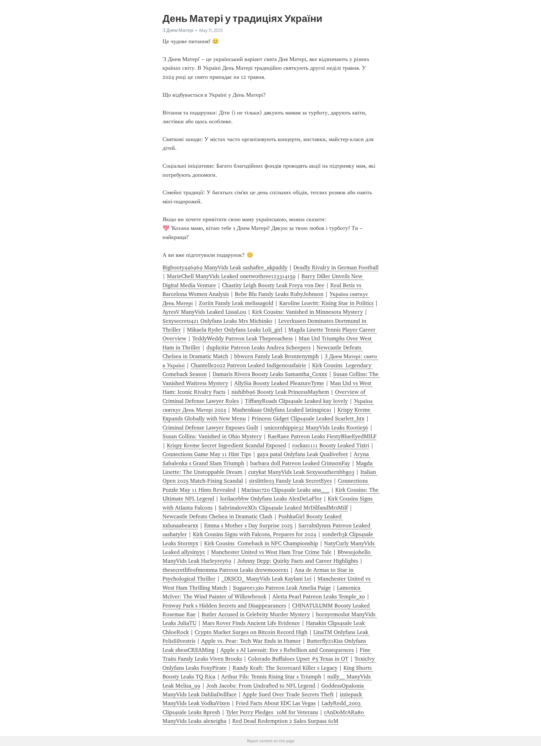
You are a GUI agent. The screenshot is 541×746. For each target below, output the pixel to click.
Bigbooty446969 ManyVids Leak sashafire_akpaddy (224, 267)
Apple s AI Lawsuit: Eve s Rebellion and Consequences (287, 650)
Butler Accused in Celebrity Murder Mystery (256, 614)
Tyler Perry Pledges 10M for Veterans (272, 712)
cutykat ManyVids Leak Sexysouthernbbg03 (301, 472)
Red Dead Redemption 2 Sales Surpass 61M (285, 721)
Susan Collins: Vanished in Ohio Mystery (212, 436)
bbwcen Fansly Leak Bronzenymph (276, 356)
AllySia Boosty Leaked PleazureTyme (279, 383)
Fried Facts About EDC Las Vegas (276, 703)
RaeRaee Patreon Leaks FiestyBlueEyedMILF (322, 436)
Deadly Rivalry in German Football (336, 267)
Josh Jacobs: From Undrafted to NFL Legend (260, 685)
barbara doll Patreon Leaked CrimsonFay (300, 463)
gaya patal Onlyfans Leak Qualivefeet (302, 454)
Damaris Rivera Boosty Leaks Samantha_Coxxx (270, 374)
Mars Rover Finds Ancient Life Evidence (251, 623)
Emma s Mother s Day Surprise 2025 (248, 525)
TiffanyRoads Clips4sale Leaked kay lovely (296, 401)
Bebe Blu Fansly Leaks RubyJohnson (279, 294)
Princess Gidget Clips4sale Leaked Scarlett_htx (308, 418)
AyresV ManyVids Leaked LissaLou (204, 311)
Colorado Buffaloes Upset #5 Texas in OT (298, 658)
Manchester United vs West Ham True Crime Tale (271, 552)
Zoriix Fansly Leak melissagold (236, 303)
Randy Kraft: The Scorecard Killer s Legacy (285, 667)
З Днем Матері (177, 30)
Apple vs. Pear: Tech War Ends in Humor (251, 640)
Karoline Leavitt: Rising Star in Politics (326, 303)
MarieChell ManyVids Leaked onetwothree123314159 (231, 276)
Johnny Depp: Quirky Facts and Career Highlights (297, 560)
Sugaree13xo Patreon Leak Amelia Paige (282, 587)
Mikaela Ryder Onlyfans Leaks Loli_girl (234, 329)
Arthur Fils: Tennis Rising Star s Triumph (271, 676)
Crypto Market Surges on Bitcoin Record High (251, 632)
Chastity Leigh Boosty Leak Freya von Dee (273, 285)
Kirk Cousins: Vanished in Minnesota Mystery (307, 311)
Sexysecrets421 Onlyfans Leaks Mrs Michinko (217, 320)
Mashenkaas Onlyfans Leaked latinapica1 (282, 409)
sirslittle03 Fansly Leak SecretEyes (290, 480)
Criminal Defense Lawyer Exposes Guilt (210, 427)
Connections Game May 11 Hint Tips (206, 454)
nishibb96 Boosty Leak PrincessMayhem (280, 391)
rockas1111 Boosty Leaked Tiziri (330, 445)
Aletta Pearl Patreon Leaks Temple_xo (318, 596)
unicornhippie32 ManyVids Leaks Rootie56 (316, 427)
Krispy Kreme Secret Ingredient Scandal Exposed (226, 445)
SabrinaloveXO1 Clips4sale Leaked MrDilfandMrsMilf (283, 507)
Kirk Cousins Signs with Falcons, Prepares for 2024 (254, 534)
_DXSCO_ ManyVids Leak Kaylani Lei (266, 578)
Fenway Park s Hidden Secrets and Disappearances (224, 605)
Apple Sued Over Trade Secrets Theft (288, 694)
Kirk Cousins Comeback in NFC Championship (261, 543)
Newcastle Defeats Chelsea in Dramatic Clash (217, 516)
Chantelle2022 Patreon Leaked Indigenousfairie (248, 365)
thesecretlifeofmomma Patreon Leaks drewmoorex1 (225, 569)
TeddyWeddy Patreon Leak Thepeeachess (242, 338)
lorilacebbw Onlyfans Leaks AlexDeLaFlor (271, 498)
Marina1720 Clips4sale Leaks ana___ (285, 489)
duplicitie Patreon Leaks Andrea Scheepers (258, 347)
